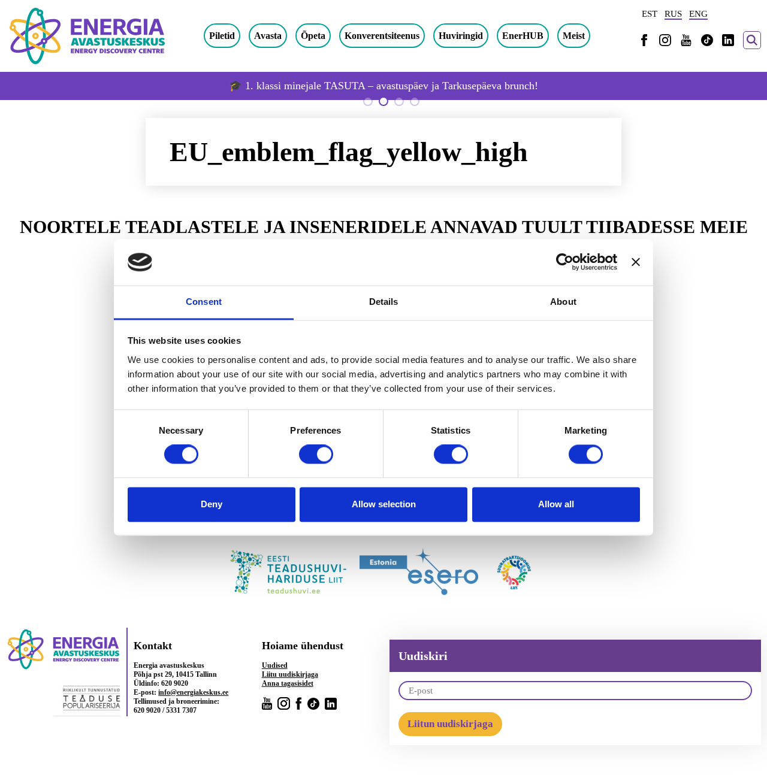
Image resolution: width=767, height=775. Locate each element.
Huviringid (461, 36)
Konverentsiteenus (382, 36)
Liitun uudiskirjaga (450, 723)
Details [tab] (383, 301)
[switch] (316, 454)
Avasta (268, 36)
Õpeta (313, 36)
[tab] (368, 101)
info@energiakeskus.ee (193, 692)
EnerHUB (522, 36)
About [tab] (563, 301)
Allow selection (384, 504)
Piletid (222, 36)
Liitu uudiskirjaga (290, 674)
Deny (211, 504)
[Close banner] (636, 262)
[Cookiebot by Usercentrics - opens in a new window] (564, 262)
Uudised (275, 665)
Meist (574, 36)
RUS (673, 14)
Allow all (556, 504)
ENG (698, 14)
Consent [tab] (204, 301)
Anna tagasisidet (287, 683)
